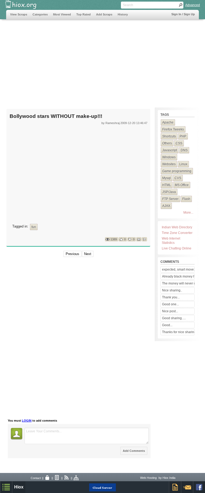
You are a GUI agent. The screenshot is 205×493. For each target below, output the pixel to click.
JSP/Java (169, 192)
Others (167, 143)
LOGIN (26, 420)
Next (87, 254)
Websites (169, 164)
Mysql (166, 178)
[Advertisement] (102, 60)
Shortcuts (169, 136)
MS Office (182, 185)
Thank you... (171, 297)
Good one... (170, 304)
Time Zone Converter (177, 233)
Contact (36, 478)
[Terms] (57, 478)
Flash (186, 199)
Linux (183, 164)
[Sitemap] (76, 478)
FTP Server (170, 199)
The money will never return (178, 283)
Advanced (192, 5)
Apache (168, 122)
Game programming (176, 171)
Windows (169, 157)
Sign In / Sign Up (183, 14)
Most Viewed (62, 14)
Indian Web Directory (177, 227)
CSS (179, 143)
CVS (178, 178)
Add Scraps (104, 14)
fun (33, 227)
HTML (166, 185)
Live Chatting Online (176, 248)
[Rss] (67, 478)
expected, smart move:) (178, 269)
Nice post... (170, 311)
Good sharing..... (174, 318)
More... (188, 212)
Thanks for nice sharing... (178, 332)
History (123, 14)
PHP (183, 136)
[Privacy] (48, 478)
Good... (167, 325)
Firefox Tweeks (173, 129)
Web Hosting (148, 477)
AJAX (166, 206)
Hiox (18, 487)
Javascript (169, 150)
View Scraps (18, 14)
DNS (184, 150)
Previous (72, 254)
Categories (40, 14)
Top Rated (83, 14)
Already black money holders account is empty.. (178, 276)
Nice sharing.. (172, 290)
